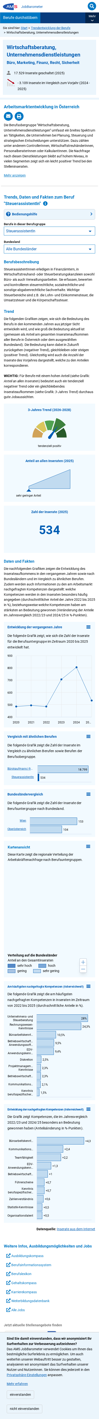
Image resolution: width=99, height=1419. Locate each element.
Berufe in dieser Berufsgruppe (24, 224)
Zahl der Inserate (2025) (49, 512)
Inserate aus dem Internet (76, 1229)
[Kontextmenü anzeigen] (88, 627)
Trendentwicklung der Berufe (50, 28)
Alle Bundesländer (21, 249)
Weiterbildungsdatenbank (30, 1301)
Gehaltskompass (24, 1283)
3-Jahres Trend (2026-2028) (49, 410)
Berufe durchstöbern (20, 17)
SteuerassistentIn (20, 231)
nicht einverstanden (24, 1409)
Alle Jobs (18, 1310)
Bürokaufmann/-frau (20, 768)
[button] (92, 17)
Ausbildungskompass (27, 1256)
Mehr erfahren (17, 1384)
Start (24, 28)
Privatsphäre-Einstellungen (27, 1375)
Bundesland (12, 242)
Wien (23, 820)
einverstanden (20, 1395)
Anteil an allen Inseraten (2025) (49, 461)
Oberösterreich (16, 829)
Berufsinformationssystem (31, 1265)
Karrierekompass (24, 1292)
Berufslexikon (21, 1274)
